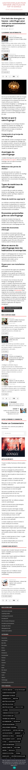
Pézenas (18, 753)
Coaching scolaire (6, 613)
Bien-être (4, 643)
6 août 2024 (5, 29)
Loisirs (11, 336)
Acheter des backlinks (7, 630)
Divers (3, 648)
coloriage (5, 710)
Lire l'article (5, 333)
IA (23, 733)
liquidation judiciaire (14, 741)
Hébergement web (6, 628)
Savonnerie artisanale (7, 611)
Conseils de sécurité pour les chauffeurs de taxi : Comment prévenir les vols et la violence (14, 566)
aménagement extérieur (8, 695)
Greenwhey (18, 733)
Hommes (4, 662)
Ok (14, 767)
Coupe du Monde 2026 (8, 715)
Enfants (3, 650)
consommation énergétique (13, 308)
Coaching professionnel (7, 616)
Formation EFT (5, 618)
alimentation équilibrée (8, 692)
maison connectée (7, 747)
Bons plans (12, 379)
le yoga (4, 741)
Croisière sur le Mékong (8, 718)
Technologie (4, 680)
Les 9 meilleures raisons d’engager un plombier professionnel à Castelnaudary (12, 572)
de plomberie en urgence (9, 159)
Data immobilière (6, 721)
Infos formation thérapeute (8, 621)
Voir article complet (6, 596)
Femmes (4, 657)
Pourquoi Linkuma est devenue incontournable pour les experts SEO (17, 57)
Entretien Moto (6, 730)
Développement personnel (9, 727)
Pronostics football (8, 753)
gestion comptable (18, 730)
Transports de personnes (8, 682)
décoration (17, 721)
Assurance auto (6, 698)
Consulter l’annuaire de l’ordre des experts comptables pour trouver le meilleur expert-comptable (14, 551)
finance (3, 660)
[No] (26, 764)
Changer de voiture (6, 626)
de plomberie (18, 290)
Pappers (4, 750)
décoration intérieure (8, 724)
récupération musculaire (18, 756)
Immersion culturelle (8, 736)
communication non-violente (10, 713)
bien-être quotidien (7, 707)
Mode (3, 667)
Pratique (11, 318)
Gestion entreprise (7, 733)
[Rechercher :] (14, 433)
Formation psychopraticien (8, 623)
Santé (10, 354)
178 (14, 398)
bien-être (15, 698)
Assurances (4, 638)
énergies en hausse (8, 310)
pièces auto (12, 750)
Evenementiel (5, 655)
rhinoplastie (5, 756)
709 (14, 600)
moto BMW (17, 747)
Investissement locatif (8, 739)
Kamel (12, 29)
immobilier (19, 736)
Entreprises (12, 54)
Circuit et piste (19, 707)
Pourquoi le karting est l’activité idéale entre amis (14, 467)
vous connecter (11, 426)
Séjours (3, 677)
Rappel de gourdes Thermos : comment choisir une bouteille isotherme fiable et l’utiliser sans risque (13, 532)
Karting (19, 739)
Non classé (4, 670)
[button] (26, 14)
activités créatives (7, 690)
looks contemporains (8, 744)
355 (14, 76)
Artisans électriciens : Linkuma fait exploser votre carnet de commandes (17, 583)
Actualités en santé (20, 690)
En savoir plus (5, 51)
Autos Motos (12, 36)
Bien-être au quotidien (8, 701)
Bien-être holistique (7, 704)
